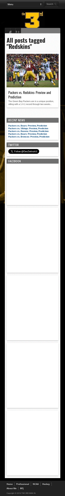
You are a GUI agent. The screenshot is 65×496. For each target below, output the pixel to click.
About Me (11, 488)
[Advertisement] (32, 240)
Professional (22, 484)
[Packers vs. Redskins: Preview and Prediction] (33, 86)
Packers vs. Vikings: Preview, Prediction (28, 128)
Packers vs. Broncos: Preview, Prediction (28, 137)
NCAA (36, 484)
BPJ (22, 488)
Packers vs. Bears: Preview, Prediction (27, 126)
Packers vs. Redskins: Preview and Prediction (29, 94)
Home (10, 484)
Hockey (46, 484)
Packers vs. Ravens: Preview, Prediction (28, 131)
